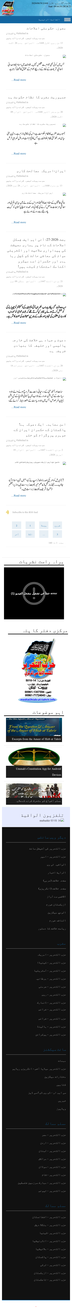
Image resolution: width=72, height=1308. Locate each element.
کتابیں (61, 1084)
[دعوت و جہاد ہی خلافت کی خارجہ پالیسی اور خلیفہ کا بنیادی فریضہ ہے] (36, 379)
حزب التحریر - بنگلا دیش (50, 1225)
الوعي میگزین (57, 912)
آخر (17, 534)
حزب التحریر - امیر (53, 856)
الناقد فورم (57, 920)
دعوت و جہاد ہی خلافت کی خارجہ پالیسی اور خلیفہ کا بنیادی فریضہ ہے (39, 345)
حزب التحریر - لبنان (52, 1151)
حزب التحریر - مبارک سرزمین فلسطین (42, 1183)
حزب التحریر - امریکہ (51, 954)
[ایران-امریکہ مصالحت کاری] (36, 194)
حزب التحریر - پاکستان (50, 1257)
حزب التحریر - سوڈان (52, 1167)
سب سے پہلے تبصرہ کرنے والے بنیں (25, 38)
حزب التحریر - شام (54, 1175)
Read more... (18, 80)
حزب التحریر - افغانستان (49, 1217)
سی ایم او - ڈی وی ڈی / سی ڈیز (47, 1092)
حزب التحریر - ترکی (53, 1265)
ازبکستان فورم (56, 904)
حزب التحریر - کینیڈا (51, 962)
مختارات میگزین (55, 1076)
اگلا (30, 534)
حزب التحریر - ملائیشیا (50, 1249)
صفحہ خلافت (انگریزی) (52, 888)
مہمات (62, 1060)
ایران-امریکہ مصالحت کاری (41, 170)
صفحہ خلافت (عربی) (54, 880)
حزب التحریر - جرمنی (52, 986)
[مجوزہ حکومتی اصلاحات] (36, 56)
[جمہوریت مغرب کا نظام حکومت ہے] (36, 125)
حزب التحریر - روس (54, 994)
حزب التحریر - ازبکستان (50, 1273)
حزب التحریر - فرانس (52, 1009)
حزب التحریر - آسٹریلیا (50, 970)
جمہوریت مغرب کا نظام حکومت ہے (37, 96)
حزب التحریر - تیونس (52, 1191)
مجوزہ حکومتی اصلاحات (46, 28)
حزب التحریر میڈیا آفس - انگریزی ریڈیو (39, 1068)
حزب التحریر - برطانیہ (50, 978)
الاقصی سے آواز (56, 896)
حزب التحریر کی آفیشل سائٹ (47, 848)
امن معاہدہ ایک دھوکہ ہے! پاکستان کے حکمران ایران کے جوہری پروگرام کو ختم (40, 429)
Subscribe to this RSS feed (25, 512)
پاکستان (11, 33)
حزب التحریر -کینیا (52, 1233)
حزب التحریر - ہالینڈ (51, 1026)
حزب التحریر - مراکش (52, 1159)
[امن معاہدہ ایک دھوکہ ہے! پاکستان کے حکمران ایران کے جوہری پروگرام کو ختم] (36, 463)
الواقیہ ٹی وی (56, 864)
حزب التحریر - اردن (53, 1143)
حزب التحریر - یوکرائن (50, 1034)
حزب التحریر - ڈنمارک (51, 1002)
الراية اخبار (57, 872)
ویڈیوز (61, 1108)
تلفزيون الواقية (42, 815)
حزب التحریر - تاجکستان (50, 1279)
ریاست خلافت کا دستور (52, 928)
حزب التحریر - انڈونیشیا (49, 1241)
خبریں (62, 1100)
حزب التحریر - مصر (54, 1135)
